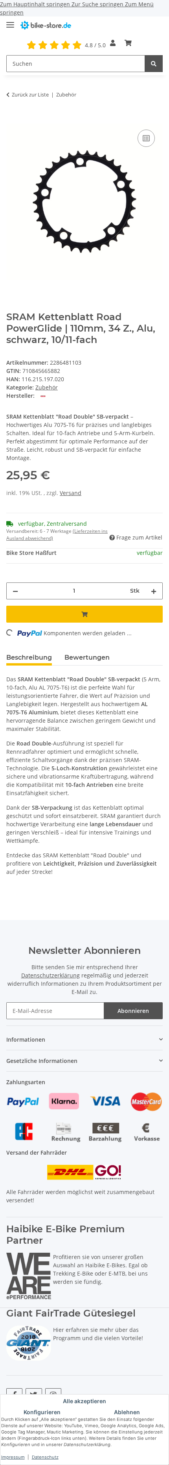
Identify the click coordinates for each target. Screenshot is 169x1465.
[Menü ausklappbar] (10, 21)
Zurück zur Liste (30, 94)
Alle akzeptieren (84, 1401)
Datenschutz (45, 1457)
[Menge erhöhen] (153, 591)
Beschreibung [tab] (29, 657)
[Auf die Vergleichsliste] (146, 138)
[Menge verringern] (15, 591)
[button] (113, 43)
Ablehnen (127, 1412)
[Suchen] (154, 63)
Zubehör (46, 387)
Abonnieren (133, 1010)
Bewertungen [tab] (87, 657)
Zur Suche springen (98, 4)
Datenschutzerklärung (50, 975)
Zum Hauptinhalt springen (36, 4)
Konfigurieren (42, 1412)
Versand (70, 493)
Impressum (13, 1457)
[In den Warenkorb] (12, 119)
